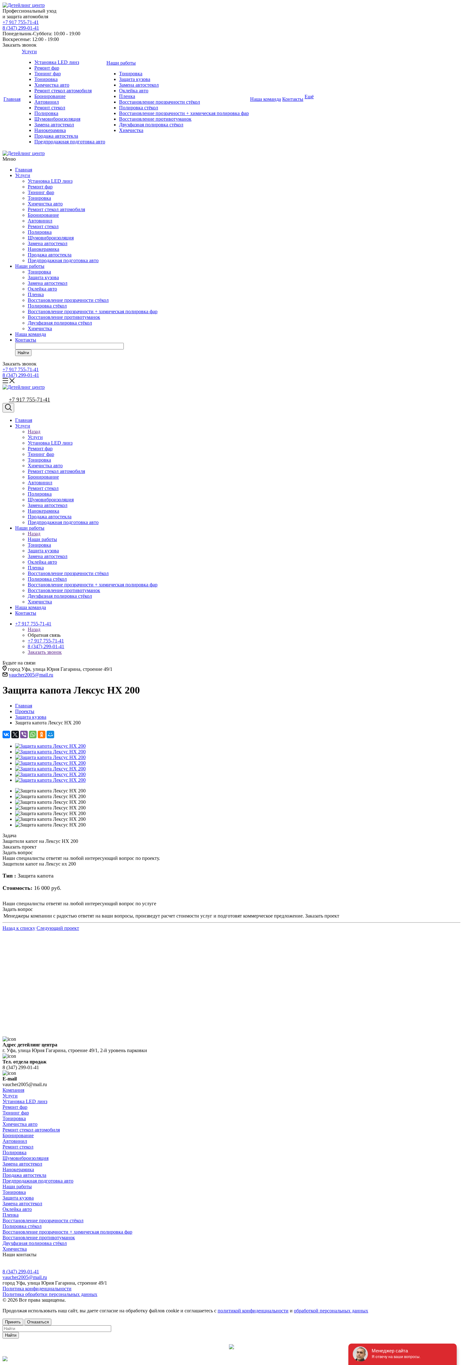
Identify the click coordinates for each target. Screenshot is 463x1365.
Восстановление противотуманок (155, 119)
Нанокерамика (50, 130)
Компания (13, 1090)
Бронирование (50, 96)
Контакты (292, 99)
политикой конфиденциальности (253, 1310)
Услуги (29, 51)
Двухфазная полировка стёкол (151, 124)
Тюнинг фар (47, 73)
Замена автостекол (54, 124)
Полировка (46, 113)
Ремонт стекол (49, 107)
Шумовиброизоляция (57, 119)
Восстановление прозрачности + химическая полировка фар (184, 113)
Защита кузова (134, 79)
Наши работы (121, 63)
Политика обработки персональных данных (50, 1294)
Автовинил (46, 102)
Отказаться (38, 1322)
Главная (11, 99)
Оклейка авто (133, 90)
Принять (13, 1322)
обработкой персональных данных (331, 1310)
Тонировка (46, 79)
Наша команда (265, 99)
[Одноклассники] (41, 734)
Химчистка (131, 130)
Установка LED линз (56, 62)
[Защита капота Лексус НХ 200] (50, 746)
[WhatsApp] (33, 734)
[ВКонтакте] (6, 734)
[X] (15, 734)
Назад (34, 431)
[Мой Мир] (50, 734)
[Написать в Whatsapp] (231, 1359)
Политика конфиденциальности (37, 1288)
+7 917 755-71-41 (21, 22)
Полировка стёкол (138, 107)
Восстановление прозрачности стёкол (159, 102)
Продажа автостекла (56, 136)
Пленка (127, 96)
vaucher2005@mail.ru (31, 674)
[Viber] (24, 734)
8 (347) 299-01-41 (21, 28)
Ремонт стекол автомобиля (63, 90)
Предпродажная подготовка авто (69, 141)
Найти (23, 352)
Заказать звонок (45, 652)
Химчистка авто (51, 85)
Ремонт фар (46, 68)
